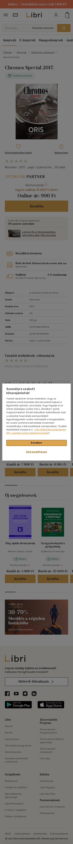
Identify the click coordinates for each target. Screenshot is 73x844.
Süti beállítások (36, 451)
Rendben (36, 442)
